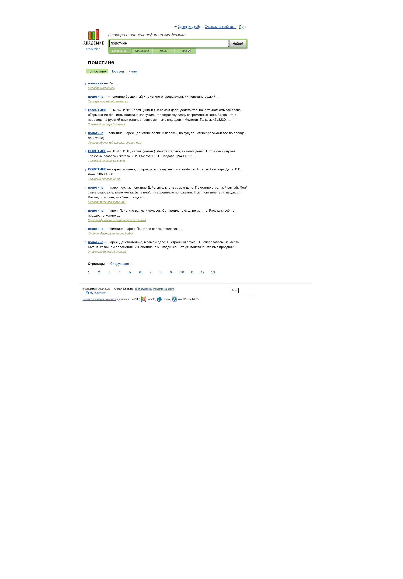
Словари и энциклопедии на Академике (147, 35)
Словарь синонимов (101, 88)
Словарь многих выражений (106, 202)
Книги (163, 50)
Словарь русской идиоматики (108, 101)
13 (213, 272)
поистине (95, 83)
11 (192, 272)
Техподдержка (143, 288)
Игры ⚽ (185, 50)
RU (241, 26)
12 (203, 272)
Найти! (238, 43)
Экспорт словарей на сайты (99, 299)
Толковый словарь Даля (104, 179)
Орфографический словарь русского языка (117, 220)
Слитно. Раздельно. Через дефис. (111, 233)
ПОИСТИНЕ (97, 110)
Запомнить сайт (189, 26)
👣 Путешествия (96, 292)
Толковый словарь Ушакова (106, 124)
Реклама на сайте (163, 288)
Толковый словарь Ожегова (106, 160)
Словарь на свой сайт (220, 26)
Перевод (117, 71)
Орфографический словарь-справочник (114, 142)
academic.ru (93, 49)
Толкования (119, 50)
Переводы (142, 50)
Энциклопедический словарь (107, 251)
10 (182, 272)
